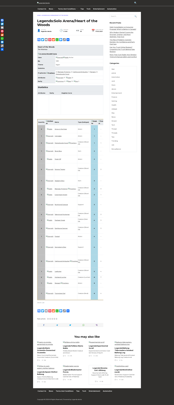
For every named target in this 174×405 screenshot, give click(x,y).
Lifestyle (114, 109)
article (114, 73)
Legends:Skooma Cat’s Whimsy (100, 369)
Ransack (93, 72)
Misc (113, 113)
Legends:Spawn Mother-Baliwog (47, 373)
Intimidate (58, 136)
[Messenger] (2, 42)
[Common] (60, 81)
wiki (113, 145)
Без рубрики (116, 149)
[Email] (2, 27)
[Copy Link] (2, 46)
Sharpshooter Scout (62, 74)
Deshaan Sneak (60, 220)
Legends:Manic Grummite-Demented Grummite (46, 350)
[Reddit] (2, 35)
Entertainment (98, 9)
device (114, 89)
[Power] (101, 123)
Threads (114, 133)
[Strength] (59, 57)
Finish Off (58, 159)
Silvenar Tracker (60, 169)
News (51, 9)
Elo (39, 61)
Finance (114, 97)
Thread (114, 129)
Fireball (57, 236)
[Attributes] (49, 123)
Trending (115, 141)
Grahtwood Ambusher (80, 72)
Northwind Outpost (61, 204)
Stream (114, 121)
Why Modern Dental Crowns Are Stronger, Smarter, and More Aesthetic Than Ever (121, 35)
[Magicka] (94, 123)
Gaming (114, 101)
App (113, 69)
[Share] (2, 49)
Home (39, 15)
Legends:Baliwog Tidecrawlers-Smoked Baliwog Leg (124, 350)
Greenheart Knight (61, 195)
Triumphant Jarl (60, 293)
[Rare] (68, 81)
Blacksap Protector (64, 72)
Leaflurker (58, 271)
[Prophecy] (50, 73)
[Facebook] (2, 20)
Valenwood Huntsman (62, 214)
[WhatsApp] (2, 38)
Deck (113, 85)
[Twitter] (2, 24)
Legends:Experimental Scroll (98, 347)
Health (114, 105)
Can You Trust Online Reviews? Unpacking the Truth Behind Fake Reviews (122, 49)
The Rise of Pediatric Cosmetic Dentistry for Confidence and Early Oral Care (122, 42)
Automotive (111, 9)
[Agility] (66, 57)
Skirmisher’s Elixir (60, 247)
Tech (88, 9)
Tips (82, 9)
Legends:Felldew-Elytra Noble (73, 347)
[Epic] (76, 81)
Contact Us (42, 9)
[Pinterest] (2, 31)
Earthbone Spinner (61, 228)
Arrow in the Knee (61, 129)
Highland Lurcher (60, 277)
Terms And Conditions (67, 9)
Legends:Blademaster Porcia (72, 371)
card (113, 81)
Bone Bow (58, 151)
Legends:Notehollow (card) (123, 371)
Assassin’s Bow (59, 181)
